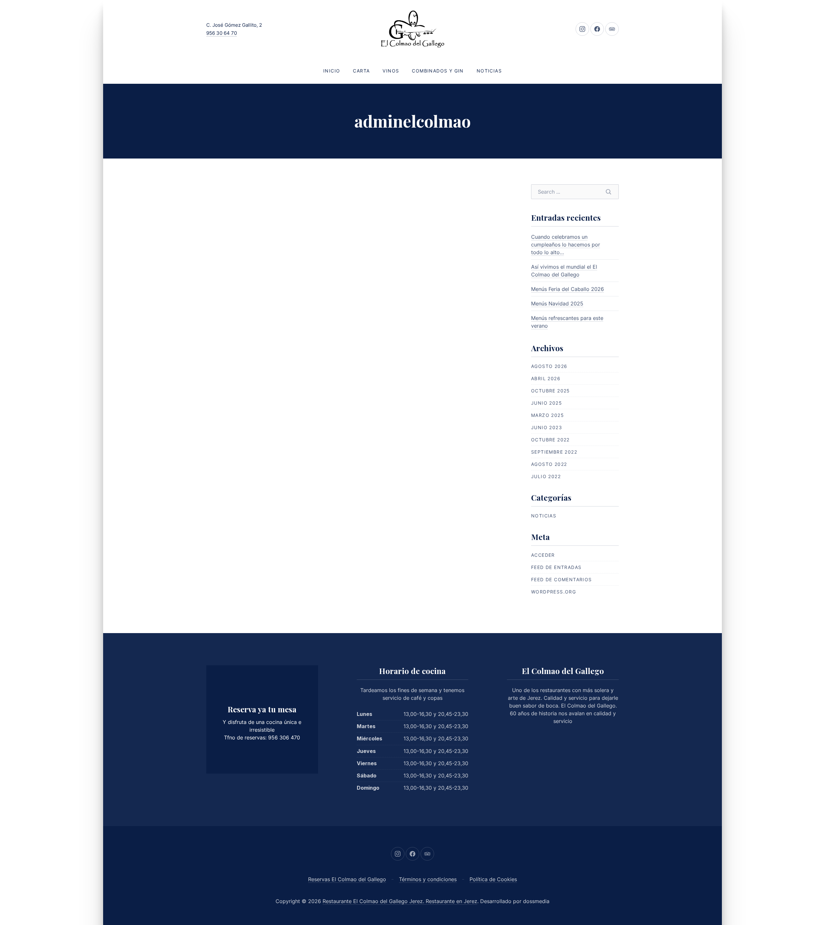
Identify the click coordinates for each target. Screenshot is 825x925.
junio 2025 (546, 403)
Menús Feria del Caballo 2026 (567, 289)
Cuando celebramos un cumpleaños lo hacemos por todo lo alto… (565, 244)
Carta (361, 70)
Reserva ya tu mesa (262, 709)
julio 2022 (546, 476)
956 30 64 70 (221, 33)
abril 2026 (545, 378)
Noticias (489, 70)
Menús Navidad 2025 (557, 303)
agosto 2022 (549, 464)
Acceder (543, 555)
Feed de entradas (556, 567)
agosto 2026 (549, 366)
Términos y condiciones (428, 879)
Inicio (331, 70)
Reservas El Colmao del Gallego (347, 879)
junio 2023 (546, 427)
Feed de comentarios (561, 579)
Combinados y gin (437, 70)
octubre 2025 (550, 390)
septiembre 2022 (554, 452)
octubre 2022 (550, 439)
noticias (543, 515)
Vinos (391, 70)
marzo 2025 (547, 415)
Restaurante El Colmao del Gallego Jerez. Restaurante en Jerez (400, 901)
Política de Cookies (493, 879)
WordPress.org (553, 591)
